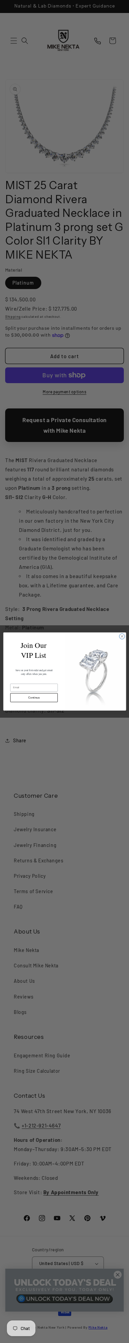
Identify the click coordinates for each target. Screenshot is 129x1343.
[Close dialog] (122, 636)
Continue (34, 697)
